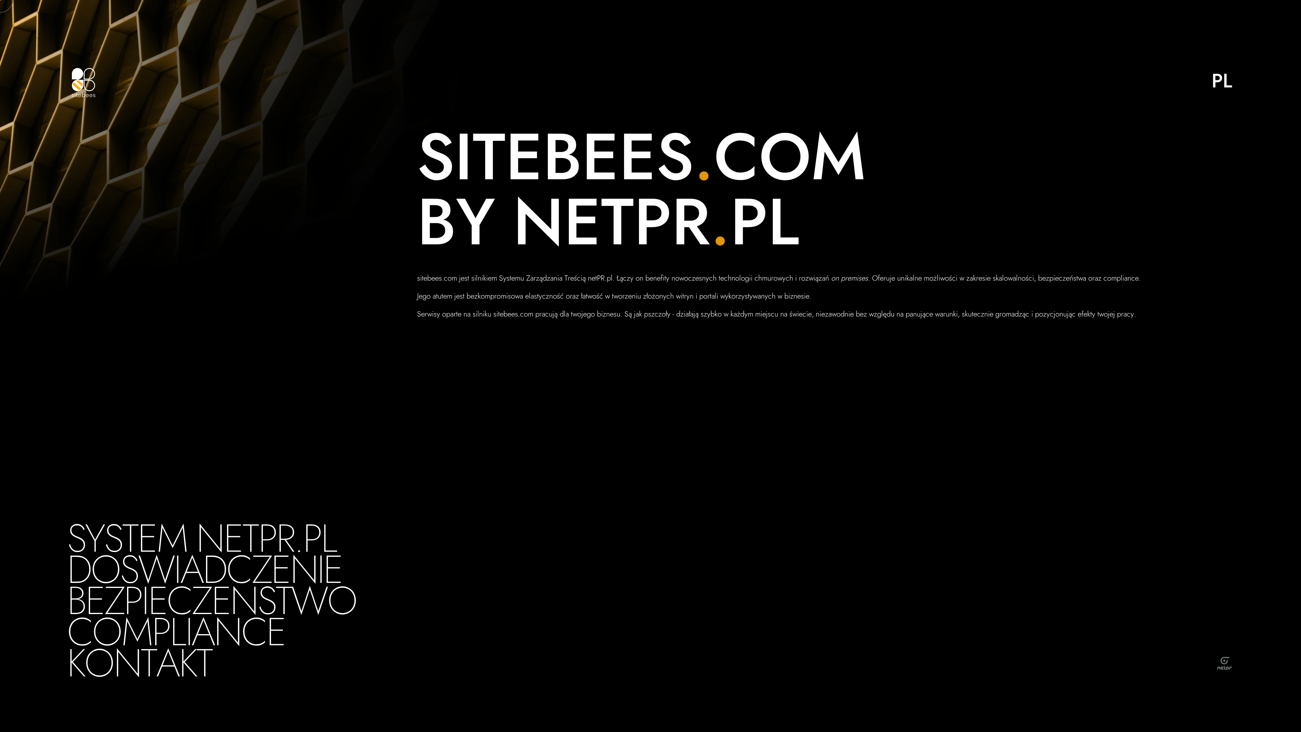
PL (1222, 80)
